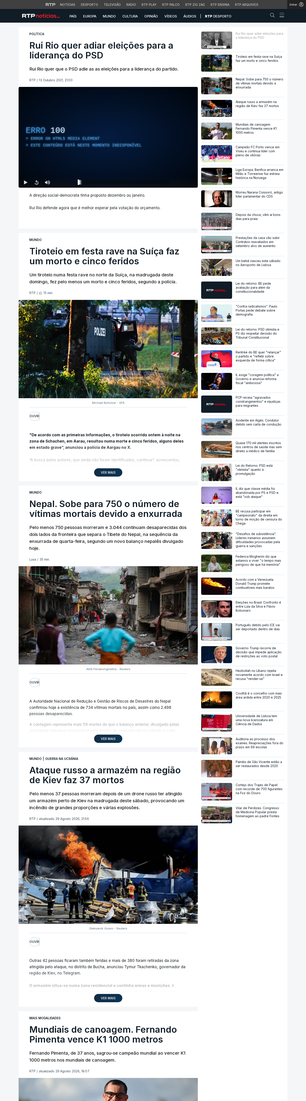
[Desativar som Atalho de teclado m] (47, 182)
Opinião (151, 16)
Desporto (89, 4)
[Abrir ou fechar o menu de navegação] (280, 15)
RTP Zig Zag (195, 4)
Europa (89, 16)
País (73, 16)
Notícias (67, 4)
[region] (108, 137)
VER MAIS (108, 472)
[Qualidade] (180, 182)
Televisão (112, 4)
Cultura (130, 16)
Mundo (109, 16)
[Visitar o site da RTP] (51, 4)
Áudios (189, 16)
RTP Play (149, 4)
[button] (273, 16)
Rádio (131, 4)
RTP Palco (171, 4)
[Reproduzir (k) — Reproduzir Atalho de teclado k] (25, 182)
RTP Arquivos (246, 4)
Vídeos (170, 16)
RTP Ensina (220, 4)
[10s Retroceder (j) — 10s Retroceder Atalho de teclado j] (36, 182)
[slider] (124, 183)
